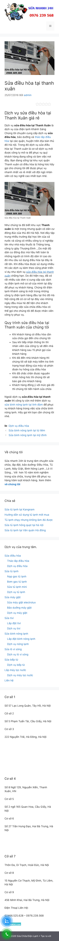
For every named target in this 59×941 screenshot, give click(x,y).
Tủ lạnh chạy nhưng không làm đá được (29, 519)
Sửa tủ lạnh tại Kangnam (19, 509)
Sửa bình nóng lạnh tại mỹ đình (28, 435)
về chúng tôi (12, 484)
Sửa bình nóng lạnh (16, 633)
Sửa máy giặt (13, 597)
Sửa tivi (9, 618)
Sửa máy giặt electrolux (21, 602)
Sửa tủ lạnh (11, 571)
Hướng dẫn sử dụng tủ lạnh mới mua (27, 514)
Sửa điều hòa (13, 555)
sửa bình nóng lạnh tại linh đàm (24, 404)
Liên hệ (9, 680)
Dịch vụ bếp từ (16, 664)
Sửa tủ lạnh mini (17, 586)
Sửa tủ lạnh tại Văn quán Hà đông (25, 530)
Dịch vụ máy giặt (17, 612)
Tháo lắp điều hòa (18, 560)
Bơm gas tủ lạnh (17, 581)
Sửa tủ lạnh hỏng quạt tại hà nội (24, 525)
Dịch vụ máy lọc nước (20, 675)
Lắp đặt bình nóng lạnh (21, 638)
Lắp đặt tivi (14, 623)
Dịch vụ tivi (13, 628)
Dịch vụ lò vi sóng (17, 654)
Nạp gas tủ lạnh (16, 576)
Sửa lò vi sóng (13, 649)
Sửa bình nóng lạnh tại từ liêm (27, 430)
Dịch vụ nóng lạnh (18, 644)
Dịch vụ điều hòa (19, 425)
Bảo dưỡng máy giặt (19, 607)
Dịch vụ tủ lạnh (16, 592)
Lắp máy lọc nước (15, 670)
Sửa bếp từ (11, 659)
